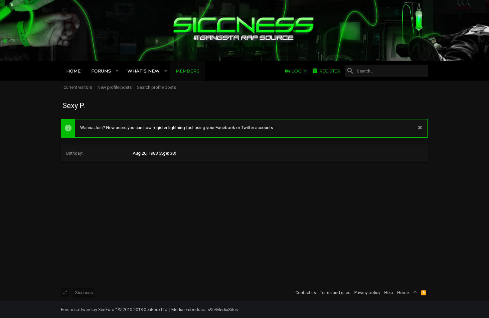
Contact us (305, 292)
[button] (117, 71)
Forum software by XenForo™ (114, 309)
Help (388, 292)
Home (403, 292)
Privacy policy (367, 292)
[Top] (415, 293)
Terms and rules (335, 292)
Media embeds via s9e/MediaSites (204, 309)
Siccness (84, 292)
